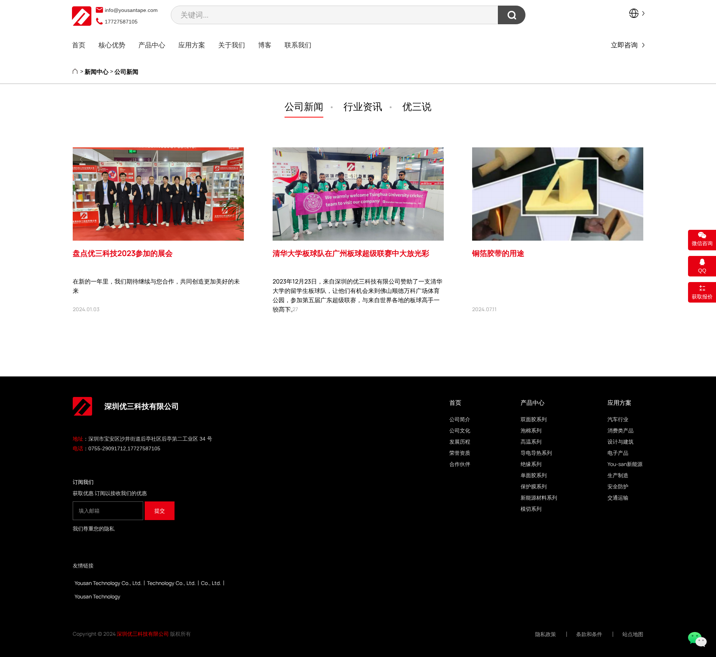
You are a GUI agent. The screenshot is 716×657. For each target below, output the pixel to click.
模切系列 (531, 508)
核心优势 (111, 44)
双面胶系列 (534, 419)
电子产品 (617, 452)
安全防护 (617, 486)
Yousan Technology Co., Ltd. (108, 582)
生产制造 (617, 475)
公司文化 (459, 430)
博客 (264, 44)
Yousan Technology (97, 596)
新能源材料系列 (539, 497)
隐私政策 (545, 634)
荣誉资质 (459, 452)
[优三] (81, 16)
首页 (78, 44)
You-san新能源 (625, 463)
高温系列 (531, 441)
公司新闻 (126, 72)
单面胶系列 (534, 475)
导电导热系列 (536, 452)
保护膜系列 (534, 486)
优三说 (416, 106)
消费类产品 (620, 430)
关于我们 (231, 44)
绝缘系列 (531, 463)
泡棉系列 (531, 430)
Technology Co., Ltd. (171, 582)
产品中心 (151, 44)
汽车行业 (617, 419)
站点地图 (632, 634)
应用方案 (191, 44)
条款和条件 (589, 634)
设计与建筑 (620, 441)
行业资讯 (362, 106)
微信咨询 (702, 243)
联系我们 (298, 44)
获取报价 (702, 297)
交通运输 (617, 497)
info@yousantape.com (131, 10)
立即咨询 (626, 44)
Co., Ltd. (211, 582)
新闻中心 (97, 72)
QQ (702, 270)
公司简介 (459, 419)
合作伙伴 (459, 463)
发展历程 (459, 441)
